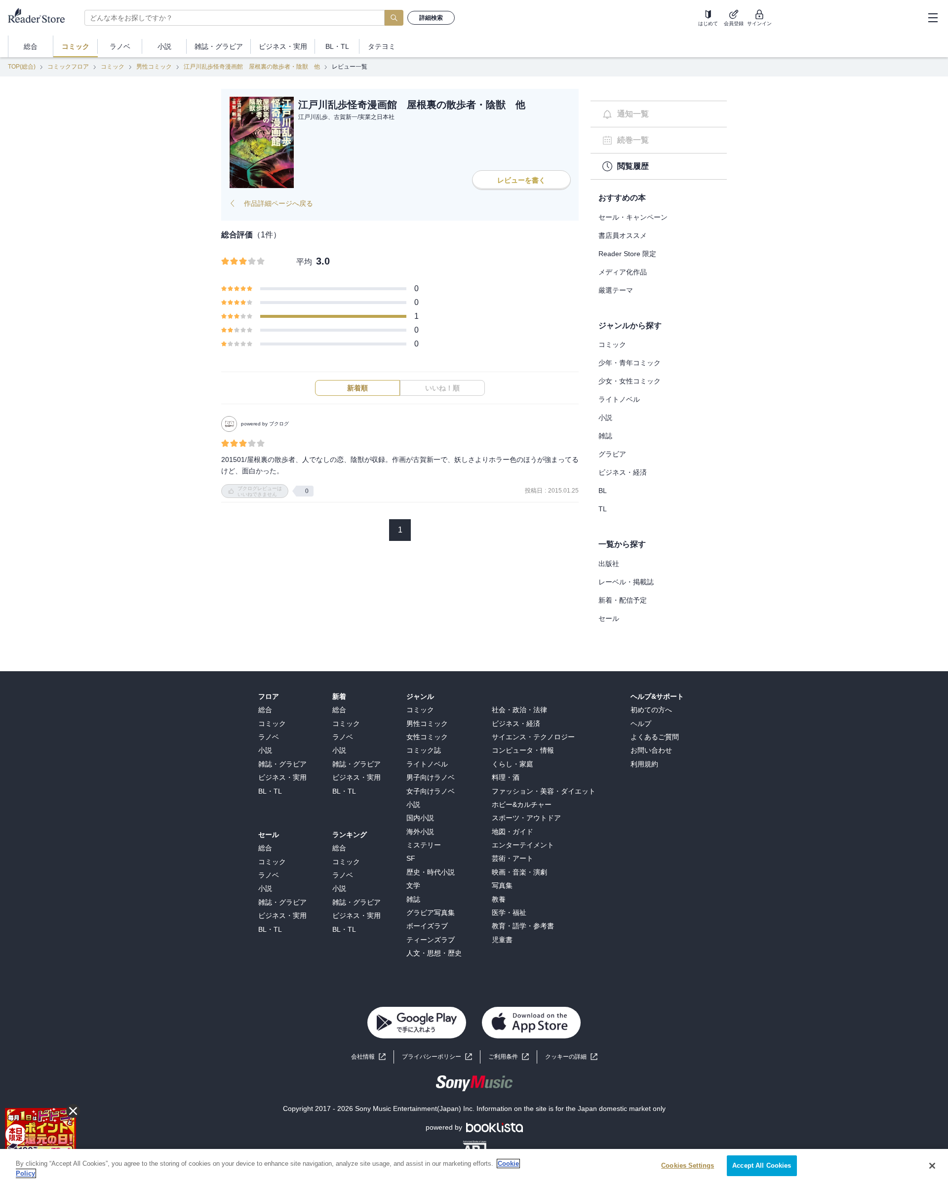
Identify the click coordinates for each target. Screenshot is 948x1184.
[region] (474, 1166)
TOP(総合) (22, 66)
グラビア (612, 454)
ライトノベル (619, 399)
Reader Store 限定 (627, 254)
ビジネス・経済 (622, 472)
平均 (304, 262)
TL (602, 509)
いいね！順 (442, 388)
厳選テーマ (615, 290)
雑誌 (605, 436)
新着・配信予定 (622, 600)
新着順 (357, 388)
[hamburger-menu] (932, 17)
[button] (571, 1057)
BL (602, 491)
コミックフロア (68, 66)
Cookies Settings (687, 1165)
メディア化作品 (622, 272)
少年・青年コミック (629, 363)
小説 (605, 417)
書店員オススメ (622, 235)
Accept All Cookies (761, 1165)
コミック (112, 66)
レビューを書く (521, 180)
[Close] (932, 1166)
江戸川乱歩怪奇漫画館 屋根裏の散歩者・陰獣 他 (252, 66)
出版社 (608, 564)
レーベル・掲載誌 (626, 582)
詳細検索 (431, 17)
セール (608, 618)
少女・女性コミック (629, 381)
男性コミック (154, 66)
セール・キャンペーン (633, 217)
